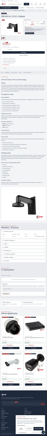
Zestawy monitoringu (30, 7)
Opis (2, 72)
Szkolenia (3, 425)
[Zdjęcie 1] (3, 38)
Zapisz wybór (29, 428)
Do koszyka (23, 52)
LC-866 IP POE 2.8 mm (29, 374)
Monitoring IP (22, 7)
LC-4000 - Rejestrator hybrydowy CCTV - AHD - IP (34, 338)
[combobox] (16, 4)
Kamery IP (3, 410)
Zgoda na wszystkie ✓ (38, 428)
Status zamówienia (27, 413)
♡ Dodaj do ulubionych (23, 55)
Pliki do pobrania (14, 72)
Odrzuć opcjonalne (21, 429)
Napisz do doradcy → (29, 33)
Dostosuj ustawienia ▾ (21, 425)
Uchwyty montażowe (10, 10)
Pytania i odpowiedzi (27, 72)
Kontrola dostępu (4, 416)
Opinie (20, 72)
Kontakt (25, 410)
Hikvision (32, 21)
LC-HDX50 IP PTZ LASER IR (7, 337)
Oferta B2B (3, 424)
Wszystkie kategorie (10, 7)
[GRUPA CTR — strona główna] (3, 4)
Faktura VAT (3, 429)
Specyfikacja (7, 72)
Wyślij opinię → (6, 293)
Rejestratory (3, 411)
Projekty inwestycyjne (5, 427)
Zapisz (42, 404)
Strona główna (3, 10)
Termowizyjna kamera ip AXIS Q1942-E (10, 374)
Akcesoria (3, 418)
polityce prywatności (23, 432)
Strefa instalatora (4, 422)
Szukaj (26, 4)
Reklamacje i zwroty (27, 411)
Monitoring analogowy (40, 7)
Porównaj (4, 68)
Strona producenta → (5, 64)
